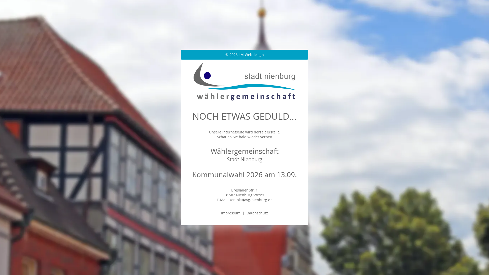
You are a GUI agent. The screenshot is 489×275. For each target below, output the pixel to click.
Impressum (230, 213)
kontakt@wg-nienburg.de (251, 199)
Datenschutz (257, 213)
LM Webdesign (251, 54)
